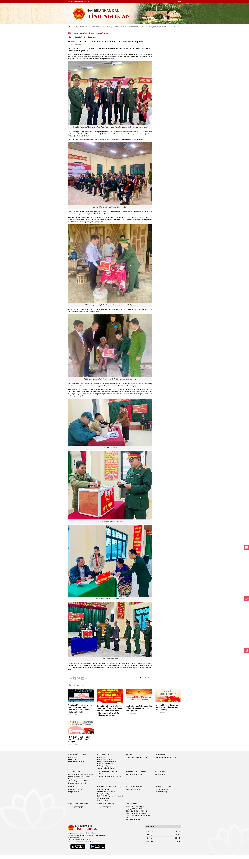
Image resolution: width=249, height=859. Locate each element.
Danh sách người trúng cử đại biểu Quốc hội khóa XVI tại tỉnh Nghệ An (139, 708)
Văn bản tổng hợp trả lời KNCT (78, 781)
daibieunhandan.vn (146, 678)
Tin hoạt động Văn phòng (105, 759)
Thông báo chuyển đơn (75, 779)
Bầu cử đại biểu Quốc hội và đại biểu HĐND (82, 37)
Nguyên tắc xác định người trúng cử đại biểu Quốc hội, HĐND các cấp (166, 707)
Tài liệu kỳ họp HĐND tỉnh (105, 764)
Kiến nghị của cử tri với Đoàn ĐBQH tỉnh (80, 774)
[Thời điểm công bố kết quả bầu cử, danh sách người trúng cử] (81, 727)
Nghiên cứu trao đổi (136, 27)
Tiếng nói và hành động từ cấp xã (165, 757)
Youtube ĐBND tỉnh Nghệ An (135, 807)
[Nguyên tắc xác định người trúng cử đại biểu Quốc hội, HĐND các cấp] (168, 695)
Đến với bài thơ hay (161, 792)
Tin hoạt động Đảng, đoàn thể (106, 762)
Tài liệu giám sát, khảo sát (76, 762)
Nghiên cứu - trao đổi (75, 789)
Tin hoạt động (72, 757)
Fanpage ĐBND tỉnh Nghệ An (135, 809)
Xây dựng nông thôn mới (134, 774)
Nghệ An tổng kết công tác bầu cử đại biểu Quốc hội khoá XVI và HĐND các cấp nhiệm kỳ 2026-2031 (80, 708)
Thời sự (109, 27)
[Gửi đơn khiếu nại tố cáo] (246, 650)
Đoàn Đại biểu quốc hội (80, 27)
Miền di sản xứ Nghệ (103, 789)
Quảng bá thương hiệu (104, 807)
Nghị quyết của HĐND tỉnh (105, 768)
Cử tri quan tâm (120, 27)
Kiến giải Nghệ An (73, 792)
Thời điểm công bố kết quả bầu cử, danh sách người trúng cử (80, 739)
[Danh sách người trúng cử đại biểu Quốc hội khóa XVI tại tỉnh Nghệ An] (139, 696)
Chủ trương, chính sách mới (77, 783)
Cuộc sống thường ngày (75, 807)
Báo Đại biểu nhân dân (133, 819)
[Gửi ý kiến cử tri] (246, 547)
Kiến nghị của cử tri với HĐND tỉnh (79, 777)
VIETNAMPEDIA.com (137, 851)
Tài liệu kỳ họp (72, 759)
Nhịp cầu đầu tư (160, 774)
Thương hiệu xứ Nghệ (104, 794)
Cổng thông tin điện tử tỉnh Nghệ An (137, 811)
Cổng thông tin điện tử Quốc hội (136, 813)
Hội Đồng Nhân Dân (97, 27)
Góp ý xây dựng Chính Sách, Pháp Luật (109, 776)
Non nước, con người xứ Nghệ (156, 27)
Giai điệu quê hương (161, 789)
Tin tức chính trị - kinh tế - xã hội (136, 757)
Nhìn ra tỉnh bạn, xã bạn (133, 789)
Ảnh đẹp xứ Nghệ (102, 800)
